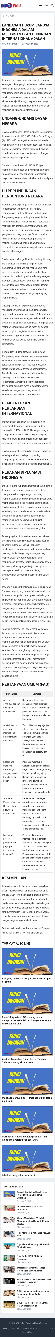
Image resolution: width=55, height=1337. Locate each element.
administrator (9, 44)
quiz (12, 16)
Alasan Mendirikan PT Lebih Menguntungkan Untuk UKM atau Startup (33, 1221)
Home (4, 16)
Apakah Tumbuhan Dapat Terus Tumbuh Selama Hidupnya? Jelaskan (32, 1195)
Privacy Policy (47, 1328)
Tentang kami (8, 1328)
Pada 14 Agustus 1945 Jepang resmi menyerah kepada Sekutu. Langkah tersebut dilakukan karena (26, 1020)
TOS (38, 1328)
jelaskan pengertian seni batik (18, 1175)
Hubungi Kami (27, 1332)
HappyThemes (40, 1323)
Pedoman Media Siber (25, 1328)
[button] (44, 5)
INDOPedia (19, 1323)
